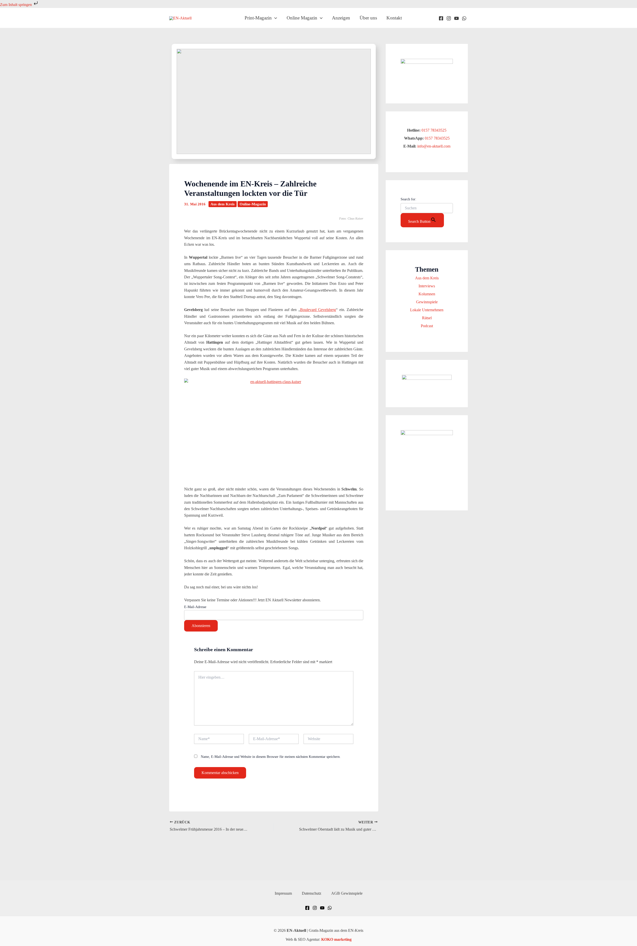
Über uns (368, 17)
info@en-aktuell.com (433, 146)
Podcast (427, 326)
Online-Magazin (253, 204)
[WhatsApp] (464, 18)
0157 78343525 (434, 130)
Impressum (283, 893)
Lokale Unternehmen (426, 310)
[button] (274, 18)
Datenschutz (311, 893)
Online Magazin (302, 17)
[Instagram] (448, 18)
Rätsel (427, 318)
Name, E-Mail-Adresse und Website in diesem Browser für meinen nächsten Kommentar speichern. (271, 757)
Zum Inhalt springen (16, 4)
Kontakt (394, 17)
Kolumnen (427, 294)
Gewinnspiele (427, 302)
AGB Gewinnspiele (347, 893)
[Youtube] (456, 18)
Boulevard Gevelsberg (318, 310)
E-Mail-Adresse (195, 607)
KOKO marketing (336, 939)
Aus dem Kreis (223, 204)
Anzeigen (341, 17)
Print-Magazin (258, 17)
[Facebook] (441, 18)
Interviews (427, 286)
